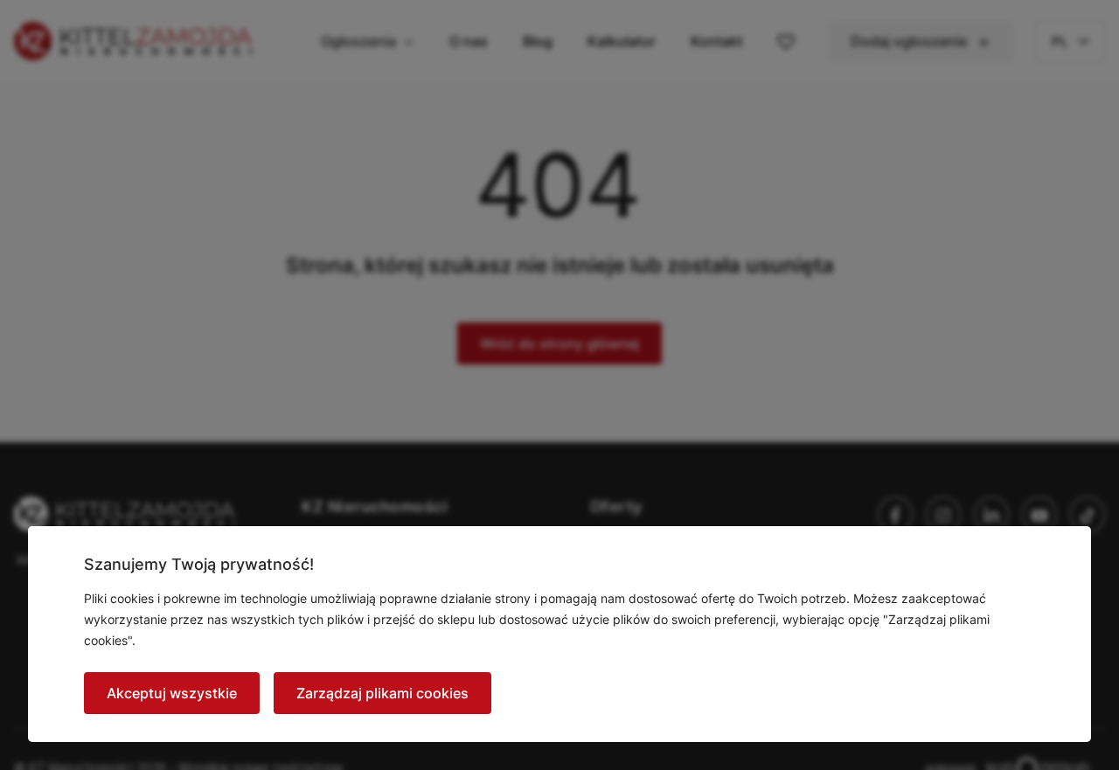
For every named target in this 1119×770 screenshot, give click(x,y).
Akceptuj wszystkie (172, 693)
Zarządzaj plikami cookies (382, 693)
